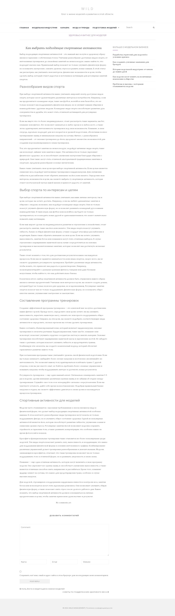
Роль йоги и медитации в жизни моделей (43, 589)
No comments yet (63, 502)
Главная (24, 28)
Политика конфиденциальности (99, 608)
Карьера (64, 28)
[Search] (153, 27)
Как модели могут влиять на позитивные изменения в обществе (132, 78)
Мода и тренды (81, 28)
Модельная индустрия (44, 28)
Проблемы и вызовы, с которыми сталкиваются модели (128, 85)
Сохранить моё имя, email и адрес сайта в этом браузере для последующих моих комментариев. (64, 575)
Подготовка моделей (105, 28)
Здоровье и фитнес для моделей (87, 35)
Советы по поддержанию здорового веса (85, 592)
